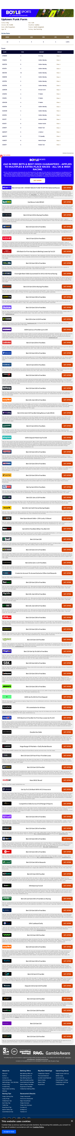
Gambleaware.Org (31, 323)
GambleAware (31, 1059)
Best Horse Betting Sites (26, 1080)
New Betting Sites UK (26, 1078)
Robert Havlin (42, 123)
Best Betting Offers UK (26, 1073)
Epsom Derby (42, 1080)
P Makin (40, 94)
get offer (67, 188)
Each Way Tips (6, 1103)
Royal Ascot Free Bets (26, 1086)
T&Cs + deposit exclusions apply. (42, 833)
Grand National (60, 1084)
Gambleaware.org (9, 314)
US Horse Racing (6, 1080)
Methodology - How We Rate (10, 1082)
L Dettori (40, 132)
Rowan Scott (42, 89)
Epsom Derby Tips (7, 1109)
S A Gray (40, 55)
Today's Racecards (25, 1096)
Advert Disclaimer (68, 153)
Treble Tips (5, 1105)
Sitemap (4, 1091)
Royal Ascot (41, 1084)
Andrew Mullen (42, 119)
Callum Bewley (42, 60)
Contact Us (5, 1078)
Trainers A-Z (23, 1111)
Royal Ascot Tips (6, 1107)
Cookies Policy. (38, 1127)
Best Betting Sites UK (26, 1075)
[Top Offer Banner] (37, 13)
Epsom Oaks (41, 1082)
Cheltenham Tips (7, 1100)
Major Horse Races (25, 1100)
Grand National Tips (7, 1111)
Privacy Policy (6, 1084)
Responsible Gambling (8, 1088)
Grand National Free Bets (27, 1082)
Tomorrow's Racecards (26, 1098)
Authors (4, 1075)
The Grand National (43, 1075)
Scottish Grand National (44, 1078)
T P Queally (41, 136)
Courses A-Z (23, 1107)
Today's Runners (24, 1103)
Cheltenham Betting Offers (27, 1088)
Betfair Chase (59, 1075)
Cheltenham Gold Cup (62, 1082)
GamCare (67, 1057)
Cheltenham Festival (43, 1073)
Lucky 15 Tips (5, 1098)
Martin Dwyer (42, 140)
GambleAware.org (53, 337)
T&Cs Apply (34, 194)
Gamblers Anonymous (42, 1059)
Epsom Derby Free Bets (26, 1084)
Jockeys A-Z (23, 1109)
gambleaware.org (19, 646)
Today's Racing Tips (7, 1096)
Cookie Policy (6, 1086)
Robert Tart (41, 127)
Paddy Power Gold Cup (62, 1073)
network (17, 1017)
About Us (4, 1073)
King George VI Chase (62, 1080)
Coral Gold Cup (60, 1078)
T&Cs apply (45, 846)
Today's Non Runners (26, 1105)
